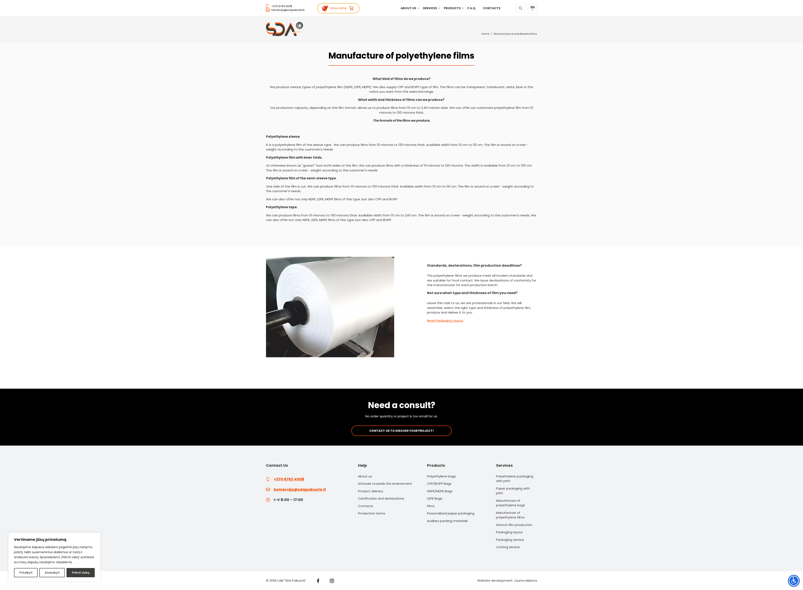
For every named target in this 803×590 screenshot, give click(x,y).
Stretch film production (514, 525)
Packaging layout (509, 532)
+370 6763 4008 (281, 6)
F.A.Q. (471, 8)
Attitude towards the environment (385, 483)
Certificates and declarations (381, 498)
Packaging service (510, 539)
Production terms (371, 513)
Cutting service (508, 547)
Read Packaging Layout (445, 320)
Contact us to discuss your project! (401, 431)
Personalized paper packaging (450, 513)
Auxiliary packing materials (447, 521)
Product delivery (370, 491)
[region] (54, 557)
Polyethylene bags (441, 476)
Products (452, 8)
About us (408, 8)
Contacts (491, 8)
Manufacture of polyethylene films (510, 515)
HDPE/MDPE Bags (440, 491)
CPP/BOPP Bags (439, 483)
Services (430, 8)
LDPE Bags (434, 498)
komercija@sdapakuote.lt (287, 10)
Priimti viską (80, 573)
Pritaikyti (25, 573)
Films (431, 506)
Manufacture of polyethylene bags (510, 503)
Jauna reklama (525, 580)
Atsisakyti (52, 573)
